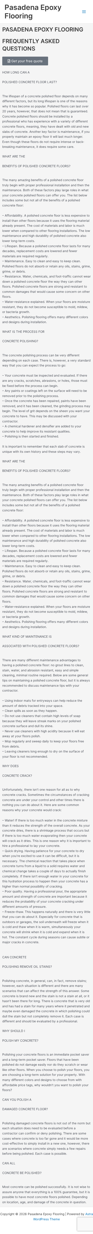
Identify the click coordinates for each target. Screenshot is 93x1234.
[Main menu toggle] (84, 11)
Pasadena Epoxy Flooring (33, 11)
